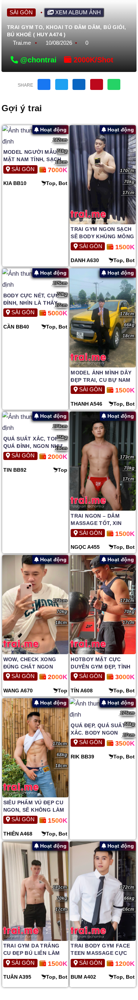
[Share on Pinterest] (96, 84)
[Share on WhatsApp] (113, 84)
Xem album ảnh (77, 12)
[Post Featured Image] (35, 136)
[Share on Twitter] (61, 84)
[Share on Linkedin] (78, 84)
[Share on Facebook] (44, 84)
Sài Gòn (21, 12)
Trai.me (22, 43)
